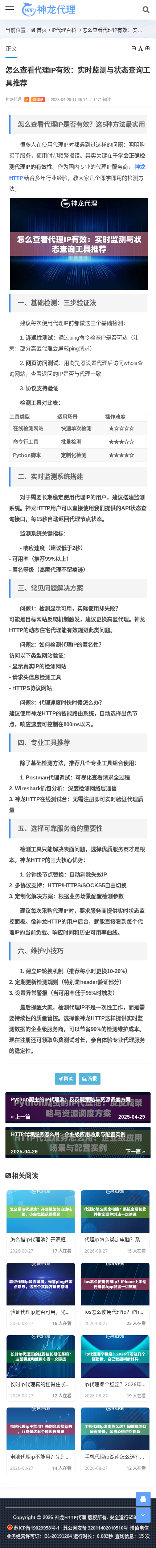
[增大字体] (148, 48)
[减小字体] (134, 48)
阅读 (68, 1079)
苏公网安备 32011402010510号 (95, 1527)
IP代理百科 (64, 29)
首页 (42, 29)
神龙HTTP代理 (70, 1517)
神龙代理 (24, 99)
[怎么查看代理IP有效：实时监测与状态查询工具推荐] (79, 243)
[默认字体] (141, 48)
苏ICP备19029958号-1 (36, 1527)
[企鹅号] (143, 1499)
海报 (92, 1079)
